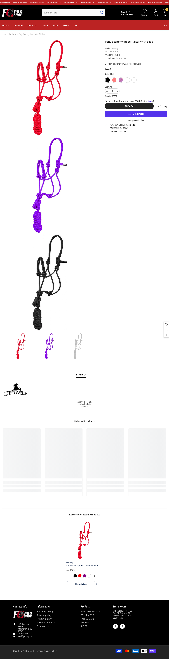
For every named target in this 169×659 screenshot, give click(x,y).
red (80, 576)
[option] (21, 346)
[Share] (164, 106)
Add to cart (129, 106)
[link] (159, 106)
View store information (118, 131)
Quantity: (108, 87)
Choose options (81, 584)
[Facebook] (115, 626)
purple (84, 576)
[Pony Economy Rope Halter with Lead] (85, 541)
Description (81, 374)
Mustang (115, 48)
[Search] (73, 12)
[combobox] (70, 12)
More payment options (136, 120)
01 (89, 576)
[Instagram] (122, 626)
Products (12, 34)
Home (4, 34)
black (75, 576)
